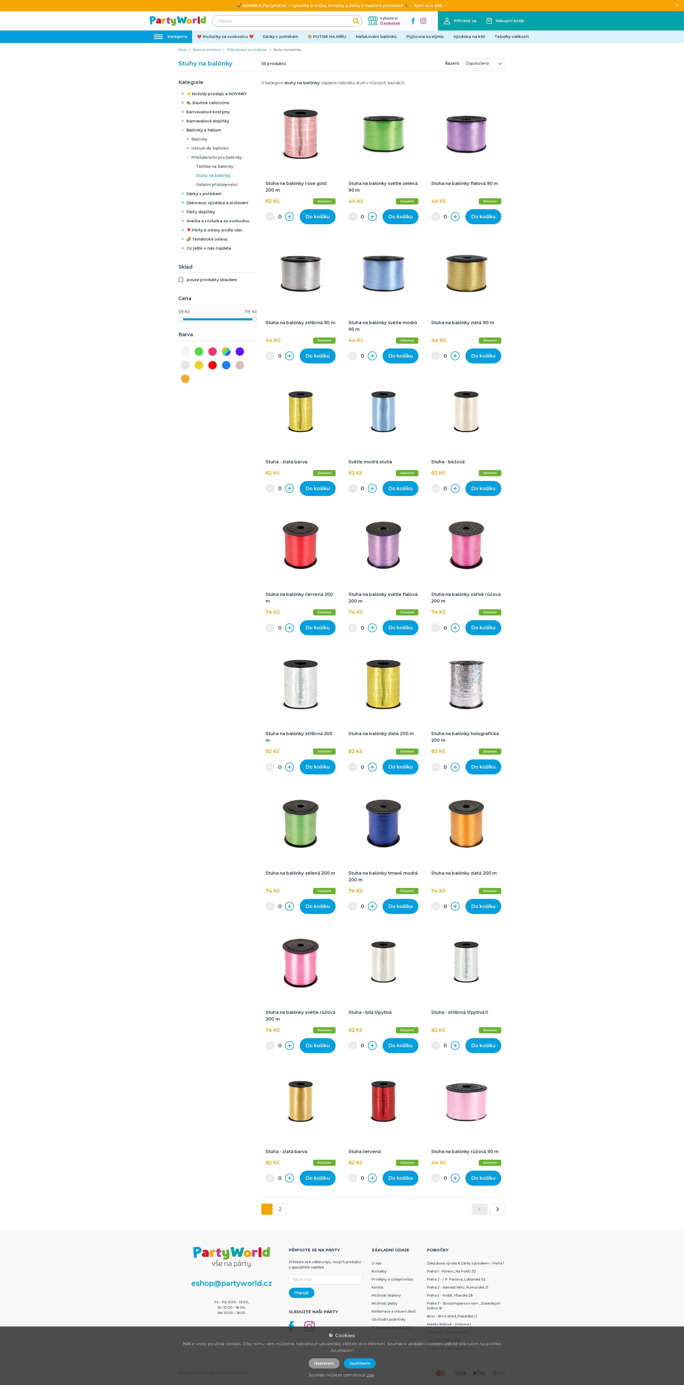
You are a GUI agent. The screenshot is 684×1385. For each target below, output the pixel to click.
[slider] (181, 319)
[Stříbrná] (185, 365)
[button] (460, 21)
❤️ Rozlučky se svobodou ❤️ (225, 36)
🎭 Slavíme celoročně (207, 102)
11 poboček (390, 23)
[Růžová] (212, 351)
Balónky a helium (203, 130)
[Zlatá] (199, 365)
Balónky (199, 139)
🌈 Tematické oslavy (206, 239)
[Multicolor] (226, 351)
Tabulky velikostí (512, 36)
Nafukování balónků (376, 36)
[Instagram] (423, 20)
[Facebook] (413, 20)
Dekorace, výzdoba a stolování (217, 202)
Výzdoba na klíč (469, 36)
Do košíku (317, 217)
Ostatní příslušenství (216, 184)
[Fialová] (239, 351)
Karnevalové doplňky (207, 121)
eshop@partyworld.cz (231, 1283)
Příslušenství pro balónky (216, 157)
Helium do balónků (210, 148)
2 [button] (280, 1209)
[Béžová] (185, 378)
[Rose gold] (239, 365)
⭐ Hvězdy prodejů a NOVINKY (216, 93)
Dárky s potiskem (280, 36)
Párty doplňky (200, 212)
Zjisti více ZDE (428, 5)
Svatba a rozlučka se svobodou (218, 221)
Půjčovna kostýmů (425, 36)
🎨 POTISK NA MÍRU (327, 36)
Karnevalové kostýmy (208, 112)
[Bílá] (185, 351)
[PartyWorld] (178, 21)
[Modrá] (226, 365)
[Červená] (212, 365)
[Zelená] (199, 351)
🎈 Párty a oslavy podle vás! (214, 230)
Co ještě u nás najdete (208, 248)
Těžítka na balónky (215, 166)
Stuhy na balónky (213, 175)
